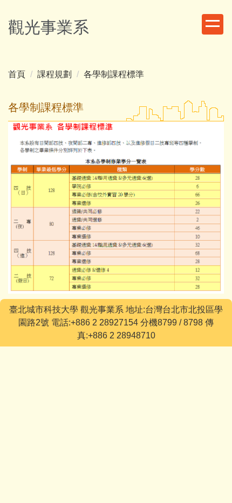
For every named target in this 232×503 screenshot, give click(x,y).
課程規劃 (54, 74)
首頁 (16, 74)
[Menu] (212, 24)
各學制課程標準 (114, 74)
